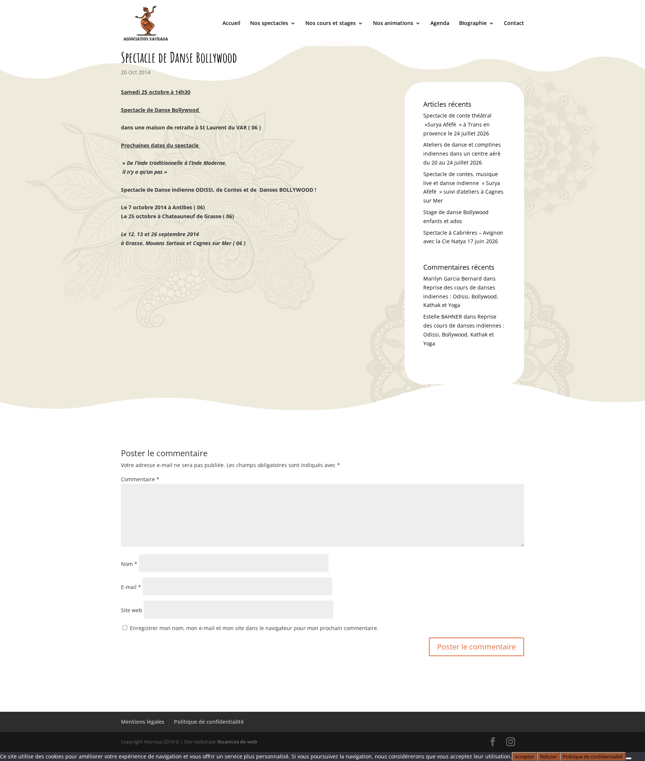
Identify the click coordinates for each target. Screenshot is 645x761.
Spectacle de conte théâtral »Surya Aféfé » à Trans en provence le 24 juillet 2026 (457, 124)
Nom (129, 563)
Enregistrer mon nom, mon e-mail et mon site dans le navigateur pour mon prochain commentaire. (254, 628)
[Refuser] (629, 758)
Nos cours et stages (330, 23)
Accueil (231, 23)
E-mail (131, 587)
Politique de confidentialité (209, 721)
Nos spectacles (269, 23)
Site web (131, 610)
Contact (514, 23)
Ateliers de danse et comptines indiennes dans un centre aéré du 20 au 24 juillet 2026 (462, 153)
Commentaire (140, 479)
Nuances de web (237, 741)
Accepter (524, 756)
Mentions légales (142, 721)
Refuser (548, 756)
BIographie (473, 23)
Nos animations (393, 23)
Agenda (439, 23)
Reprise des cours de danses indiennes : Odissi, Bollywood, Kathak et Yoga (460, 296)
